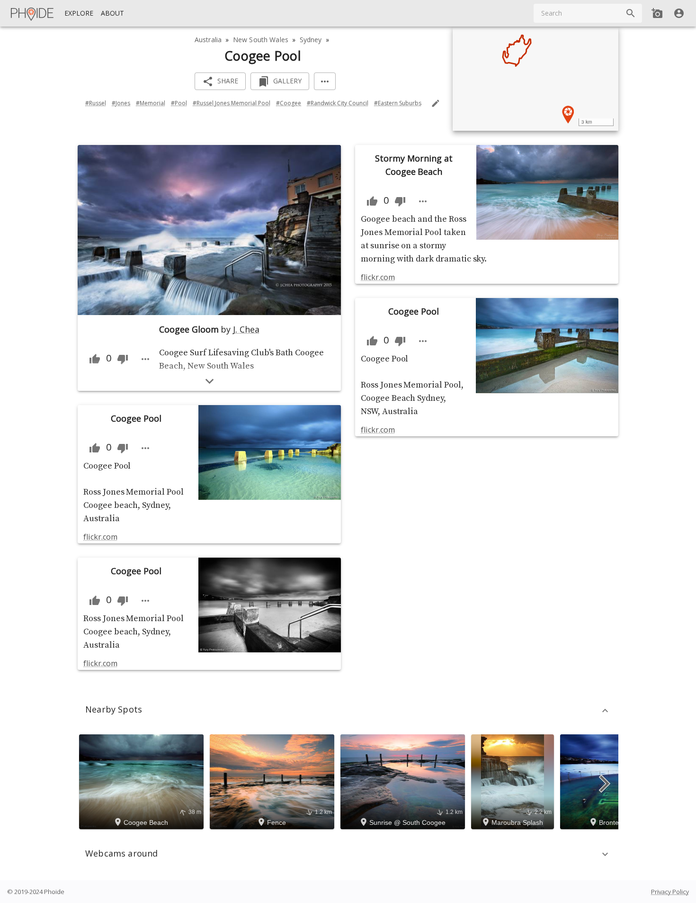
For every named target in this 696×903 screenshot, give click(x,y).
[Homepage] (33, 13)
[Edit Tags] (435, 103)
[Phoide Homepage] (33, 13)
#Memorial (150, 103)
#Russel (95, 103)
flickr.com (100, 537)
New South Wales (260, 39)
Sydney (311, 39)
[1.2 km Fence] (273, 781)
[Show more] (209, 381)
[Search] (630, 13)
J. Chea (246, 329)
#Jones (121, 103)
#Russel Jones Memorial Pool (231, 103)
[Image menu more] (145, 359)
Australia (208, 39)
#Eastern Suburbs (397, 103)
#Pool (179, 103)
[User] (679, 13)
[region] (535, 79)
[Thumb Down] (122, 359)
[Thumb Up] (94, 359)
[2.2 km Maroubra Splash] (514, 781)
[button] (348, 711)
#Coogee (288, 103)
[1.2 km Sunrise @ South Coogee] (404, 781)
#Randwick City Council (337, 103)
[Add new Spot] (657, 13)
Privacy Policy (670, 891)
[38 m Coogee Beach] (142, 781)
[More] (325, 81)
